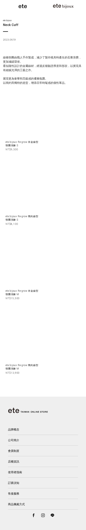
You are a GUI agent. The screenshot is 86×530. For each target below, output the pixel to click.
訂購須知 (13, 482)
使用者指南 (15, 472)
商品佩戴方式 (16, 504)
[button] (36, 524)
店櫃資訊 (13, 461)
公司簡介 (13, 440)
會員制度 (13, 450)
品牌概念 (13, 429)
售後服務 (13, 493)
